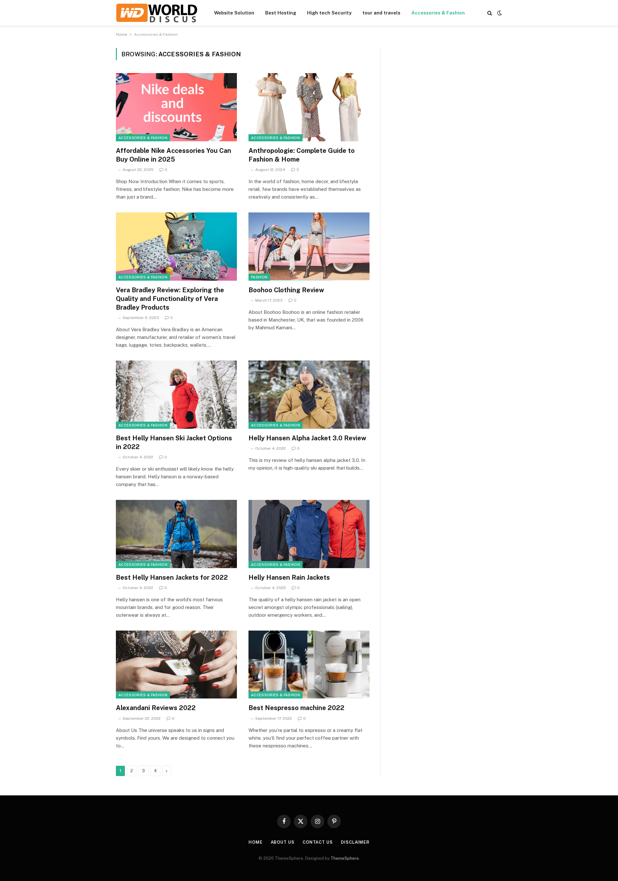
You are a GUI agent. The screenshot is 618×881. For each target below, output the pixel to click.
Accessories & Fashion (438, 12)
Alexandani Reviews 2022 (156, 708)
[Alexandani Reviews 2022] (176, 665)
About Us (283, 842)
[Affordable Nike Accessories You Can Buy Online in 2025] (176, 107)
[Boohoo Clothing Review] (309, 246)
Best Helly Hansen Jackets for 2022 (172, 577)
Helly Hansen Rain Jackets (289, 577)
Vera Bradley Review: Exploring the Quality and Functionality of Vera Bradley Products (170, 298)
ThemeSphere (345, 858)
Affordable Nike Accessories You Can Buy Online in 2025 (173, 155)
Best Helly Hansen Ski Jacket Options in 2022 (174, 442)
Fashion (259, 277)
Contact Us (318, 842)
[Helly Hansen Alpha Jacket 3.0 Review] (309, 395)
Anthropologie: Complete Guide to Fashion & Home (301, 155)
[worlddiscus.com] (156, 13)
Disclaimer (355, 842)
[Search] (489, 13)
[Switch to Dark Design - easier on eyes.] (499, 12)
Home (121, 34)
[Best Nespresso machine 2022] (309, 665)
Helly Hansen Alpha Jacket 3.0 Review (307, 438)
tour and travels (381, 12)
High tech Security (329, 12)
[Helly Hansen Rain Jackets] (309, 534)
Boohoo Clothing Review (286, 290)
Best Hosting (280, 12)
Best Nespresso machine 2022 (296, 708)
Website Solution (234, 12)
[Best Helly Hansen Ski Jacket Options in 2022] (176, 395)
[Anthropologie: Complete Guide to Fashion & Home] (309, 107)
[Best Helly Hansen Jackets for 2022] (176, 534)
